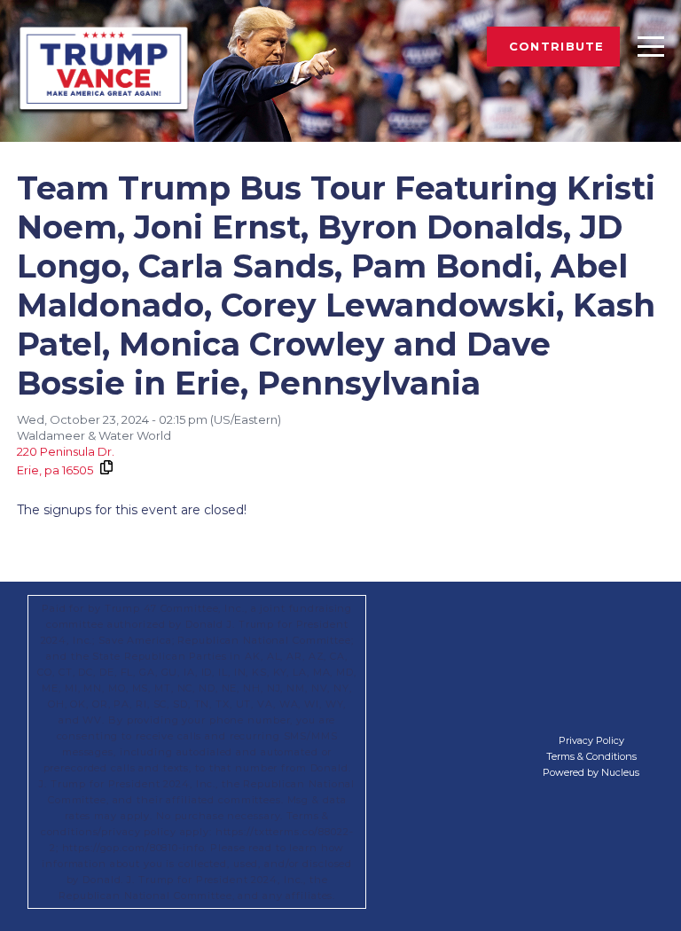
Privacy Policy (591, 740)
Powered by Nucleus (591, 772)
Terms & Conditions (591, 756)
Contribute (557, 46)
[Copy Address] (106, 467)
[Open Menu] (651, 46)
